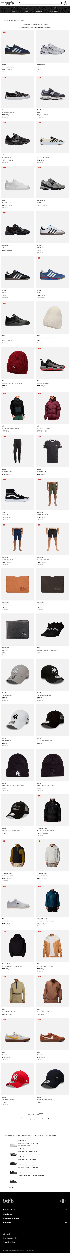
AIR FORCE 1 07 (6, 202)
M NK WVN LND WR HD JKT (45, 966)
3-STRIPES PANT (7, 471)
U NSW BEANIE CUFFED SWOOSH (46, 338)
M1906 (39, 202)
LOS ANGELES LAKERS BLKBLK (11, 830)
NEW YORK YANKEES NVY (44, 1099)
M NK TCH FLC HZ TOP (8, 1011)
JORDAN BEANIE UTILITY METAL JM (12, 383)
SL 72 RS (39, 293)
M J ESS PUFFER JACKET (44, 428)
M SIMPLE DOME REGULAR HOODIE (12, 966)
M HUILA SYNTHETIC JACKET (45, 830)
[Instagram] (61, 1201)
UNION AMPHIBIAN (42, 514)
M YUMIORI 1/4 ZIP (7, 876)
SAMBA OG (40, 247)
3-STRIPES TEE (41, 471)
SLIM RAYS (5, 650)
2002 (38, 112)
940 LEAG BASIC (6, 695)
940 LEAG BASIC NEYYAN (44, 695)
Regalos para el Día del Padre (15, 20)
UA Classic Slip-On (8, 112)
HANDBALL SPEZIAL (8, 67)
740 (3, 247)
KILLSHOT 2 (5, 1054)
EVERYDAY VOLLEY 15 (43, 559)
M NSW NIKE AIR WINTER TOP (11, 428)
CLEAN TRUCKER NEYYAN (44, 740)
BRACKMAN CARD (7, 605)
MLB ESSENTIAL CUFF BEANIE (45, 785)
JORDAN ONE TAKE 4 (43, 383)
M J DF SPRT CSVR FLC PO (44, 1011)
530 (38, 67)
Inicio (4, 20)
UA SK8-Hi (5, 514)
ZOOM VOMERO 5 (7, 157)
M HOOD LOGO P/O (42, 876)
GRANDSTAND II (7, 921)
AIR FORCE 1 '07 (6, 338)
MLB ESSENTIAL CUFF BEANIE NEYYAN (13, 785)
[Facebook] (65, 1201)
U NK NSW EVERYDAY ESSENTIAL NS (47, 650)
